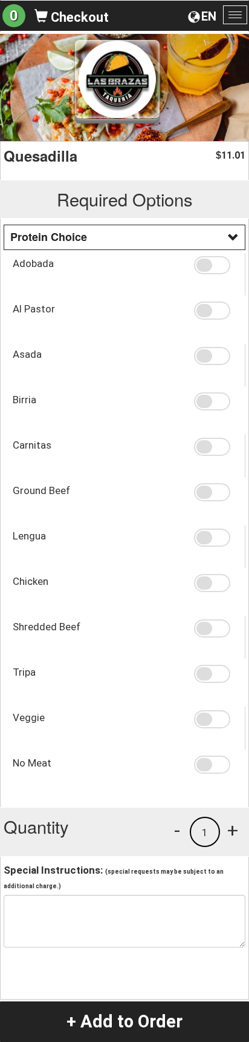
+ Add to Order (124, 1021)
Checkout (78, 17)
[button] (215, 265)
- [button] (177, 830)
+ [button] (232, 830)
